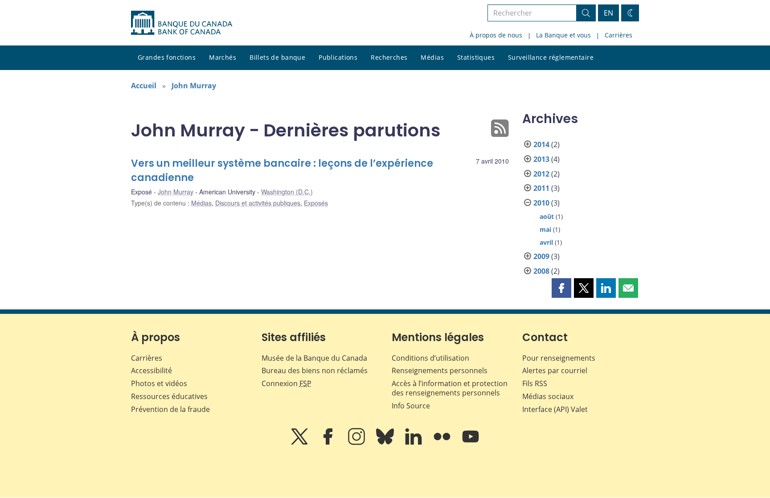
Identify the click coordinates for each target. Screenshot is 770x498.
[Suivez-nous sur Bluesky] (386, 443)
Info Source (411, 406)
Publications (338, 57)
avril (546, 242)
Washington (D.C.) (287, 191)
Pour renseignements (558, 358)
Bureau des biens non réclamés (315, 370)
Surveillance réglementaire (551, 57)
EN (608, 13)
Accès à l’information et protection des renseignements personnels (450, 388)
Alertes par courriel (554, 370)
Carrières (618, 35)
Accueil (143, 86)
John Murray (194, 86)
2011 (541, 188)
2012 (541, 174)
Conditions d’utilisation (430, 358)
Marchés (222, 57)
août (547, 216)
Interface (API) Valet (555, 409)
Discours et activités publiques (257, 202)
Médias (432, 57)
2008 (541, 271)
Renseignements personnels (439, 370)
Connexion (286, 383)
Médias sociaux (547, 396)
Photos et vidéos (159, 383)
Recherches (389, 57)
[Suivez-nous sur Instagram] (357, 443)
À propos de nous (496, 35)
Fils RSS (534, 383)
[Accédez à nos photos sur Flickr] (443, 443)
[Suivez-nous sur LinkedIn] (414, 443)
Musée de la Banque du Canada (314, 358)
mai (545, 229)
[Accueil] (181, 23)
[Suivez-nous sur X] (300, 443)
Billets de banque (277, 57)
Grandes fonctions (167, 57)
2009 (541, 256)
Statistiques (476, 57)
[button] (561, 288)
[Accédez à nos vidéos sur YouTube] (470, 443)
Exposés (316, 202)
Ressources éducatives (169, 396)
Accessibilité (151, 370)
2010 (541, 203)
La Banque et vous (563, 35)
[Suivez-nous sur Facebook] (329, 443)
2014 (541, 144)
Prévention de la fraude (170, 409)
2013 (541, 159)
